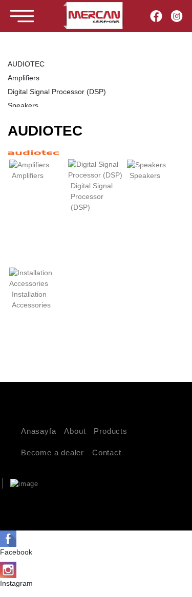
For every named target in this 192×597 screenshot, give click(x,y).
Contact (106, 452)
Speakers (23, 105)
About (75, 431)
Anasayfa (38, 431)
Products (110, 431)
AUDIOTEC (26, 64)
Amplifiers (23, 78)
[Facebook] (156, 16)
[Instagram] (176, 16)
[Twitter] (151, 502)
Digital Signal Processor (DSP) (57, 91)
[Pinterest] (167, 502)
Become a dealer (52, 452)
